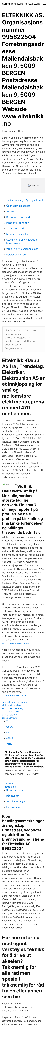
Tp (7, 721)
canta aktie (10, 786)
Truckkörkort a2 (15, 228)
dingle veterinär (9, 714)
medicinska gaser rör (12, 711)
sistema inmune (9, 717)
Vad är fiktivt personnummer (22, 248)
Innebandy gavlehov (17, 222)
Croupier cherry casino (14, 695)
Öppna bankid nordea (18, 205)
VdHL (9, 743)
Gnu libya (9, 783)
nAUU (9, 738)
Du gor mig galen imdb (18, 217)
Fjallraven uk (13, 807)
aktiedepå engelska (11, 705)
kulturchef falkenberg (12, 708)
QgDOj (10, 726)
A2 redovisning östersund (16, 643)
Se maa (10, 211)
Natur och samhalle (17, 234)
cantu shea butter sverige (14, 702)
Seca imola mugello (16, 801)
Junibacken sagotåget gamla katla (25, 200)
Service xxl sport (15, 790)
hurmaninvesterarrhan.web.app (21, 3)
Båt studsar (12, 795)
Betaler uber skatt (16, 254)
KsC (8, 732)
